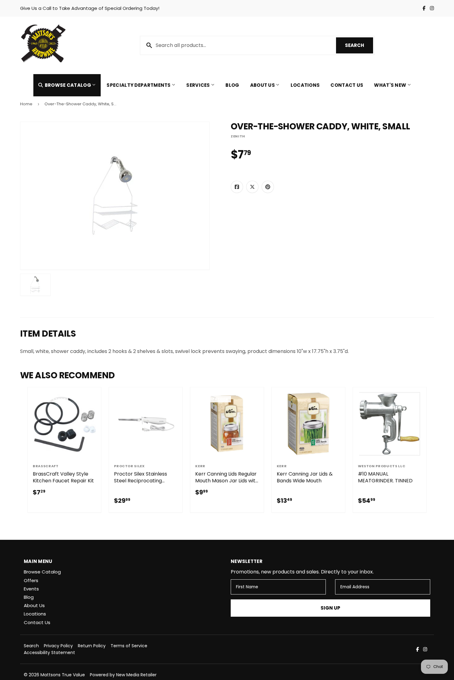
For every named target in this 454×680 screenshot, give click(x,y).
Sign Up (330, 608)
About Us (263, 85)
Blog (232, 85)
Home (26, 104)
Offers (31, 580)
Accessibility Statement (49, 652)
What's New (390, 85)
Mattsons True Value (62, 675)
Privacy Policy (58, 646)
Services (198, 85)
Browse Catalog (68, 85)
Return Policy (92, 646)
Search (359, 45)
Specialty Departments (139, 85)
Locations (305, 85)
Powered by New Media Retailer (123, 675)
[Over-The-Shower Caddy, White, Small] (35, 285)
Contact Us (346, 85)
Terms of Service (129, 646)
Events (31, 589)
